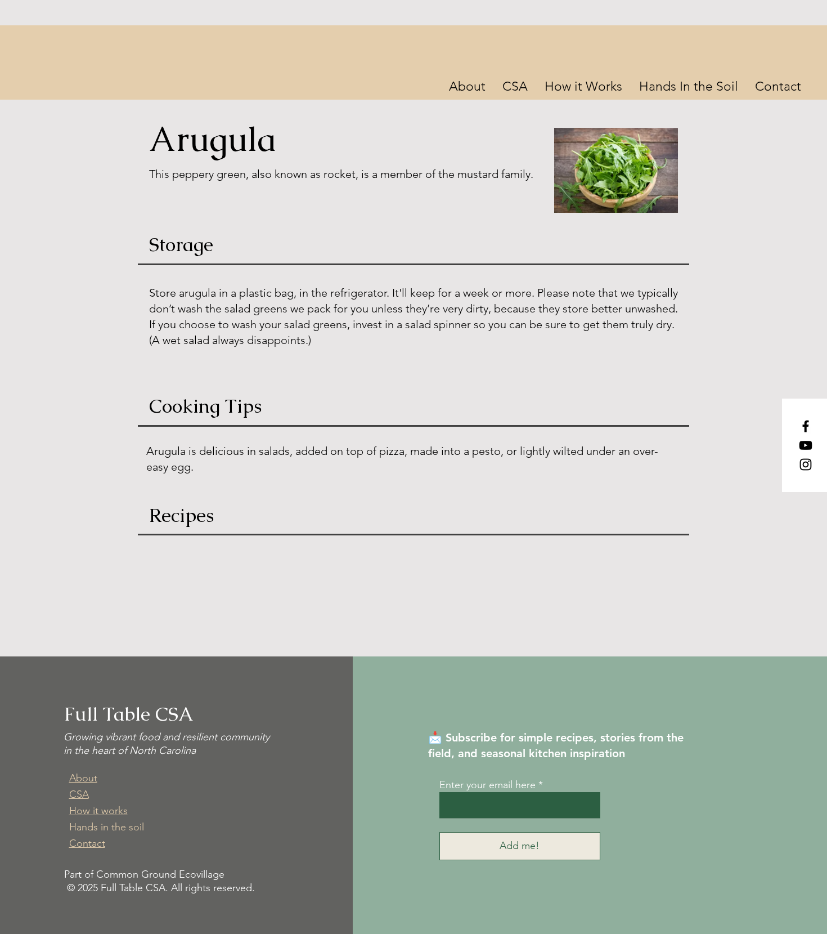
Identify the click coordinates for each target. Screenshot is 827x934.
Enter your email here (487, 785)
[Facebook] (805, 426)
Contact (87, 843)
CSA (79, 794)
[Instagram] (805, 464)
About (83, 778)
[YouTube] (805, 445)
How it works (98, 811)
